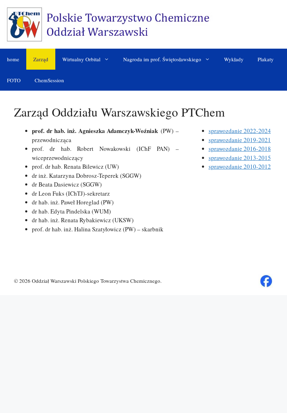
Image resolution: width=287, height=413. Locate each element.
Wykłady (234, 59)
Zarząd (40, 59)
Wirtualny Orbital (81, 59)
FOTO (14, 80)
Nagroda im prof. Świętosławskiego (162, 59)
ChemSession (49, 80)
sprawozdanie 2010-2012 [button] (240, 166)
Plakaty (266, 59)
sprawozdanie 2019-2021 (240, 140)
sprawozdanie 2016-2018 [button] (240, 149)
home (13, 59)
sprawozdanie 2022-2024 (240, 131)
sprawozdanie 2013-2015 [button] (240, 158)
